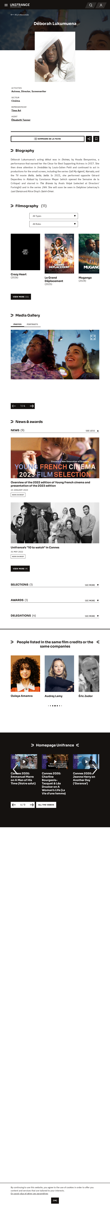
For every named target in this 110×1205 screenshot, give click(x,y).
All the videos (46, 804)
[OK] (55, 1200)
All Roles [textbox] (37, 224)
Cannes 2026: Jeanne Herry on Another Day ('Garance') (53, 778)
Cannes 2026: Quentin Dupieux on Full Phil (84, 777)
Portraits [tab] (32, 324)
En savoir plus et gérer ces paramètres (29, 1193)
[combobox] (53, 216)
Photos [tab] (17, 324)
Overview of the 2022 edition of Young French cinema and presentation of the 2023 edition (50, 484)
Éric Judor (86, 696)
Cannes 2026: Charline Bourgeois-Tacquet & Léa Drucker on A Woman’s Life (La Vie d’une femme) (23, 783)
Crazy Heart (19, 274)
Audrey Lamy (53, 696)
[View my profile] (101, 5)
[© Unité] (55, 354)
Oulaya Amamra (22, 696)
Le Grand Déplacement (54, 279)
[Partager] (89, 139)
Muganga (85, 277)
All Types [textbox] (37, 216)
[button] (93, 338)
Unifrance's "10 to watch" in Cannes (35, 547)
